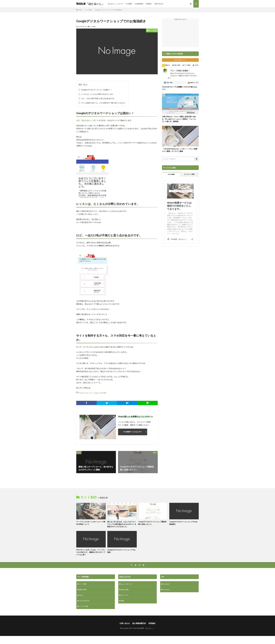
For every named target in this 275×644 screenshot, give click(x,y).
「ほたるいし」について (115, 4)
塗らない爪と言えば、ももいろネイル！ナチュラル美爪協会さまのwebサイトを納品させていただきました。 (121, 524)
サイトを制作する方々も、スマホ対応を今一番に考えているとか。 (102, 103)
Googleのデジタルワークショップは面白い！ (95, 90)
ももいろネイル (126, 584)
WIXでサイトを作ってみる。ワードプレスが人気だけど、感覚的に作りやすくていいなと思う (90, 552)
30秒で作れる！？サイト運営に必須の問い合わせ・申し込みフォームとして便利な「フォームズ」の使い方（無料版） (179, 119)
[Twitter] (107, 403)
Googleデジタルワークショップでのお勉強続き (108, 10)
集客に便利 (83, 589)
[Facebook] (86, 403)
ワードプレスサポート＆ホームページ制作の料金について (90, 523)
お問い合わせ (158, 4)
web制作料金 (138, 4)
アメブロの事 (83, 606)
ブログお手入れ (84, 601)
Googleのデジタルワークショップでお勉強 (121, 551)
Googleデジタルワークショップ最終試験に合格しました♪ (152, 523)
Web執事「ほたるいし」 (90, 3)
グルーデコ (124, 595)
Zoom (81, 595)
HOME (80, 9)
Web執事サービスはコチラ (132, 432)
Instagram (166, 589)
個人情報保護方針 (139, 623)
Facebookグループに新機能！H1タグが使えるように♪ (179, 88)
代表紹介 (149, 4)
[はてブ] (127, 403)
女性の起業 (124, 589)
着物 (122, 601)
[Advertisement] (180, 33)
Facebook (166, 584)
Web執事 (129, 4)
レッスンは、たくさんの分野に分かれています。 (96, 94)
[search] (196, 159)
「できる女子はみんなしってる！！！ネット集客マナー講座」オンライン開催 (179, 150)
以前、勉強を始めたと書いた (87, 120)
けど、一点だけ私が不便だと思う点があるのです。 (97, 98)
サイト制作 (88, 10)
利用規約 (152, 623)
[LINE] (147, 403)
